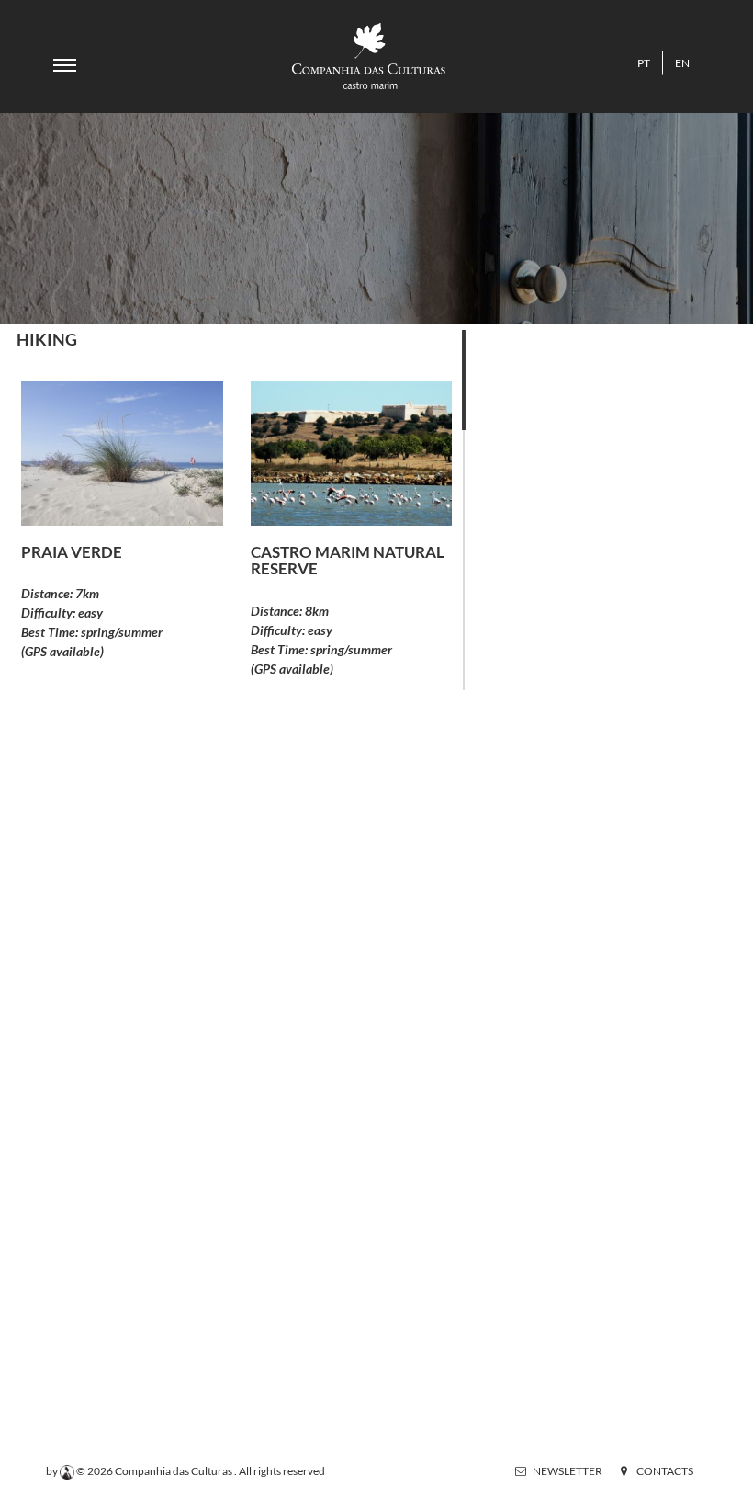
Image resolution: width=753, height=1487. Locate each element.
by (53, 1471)
